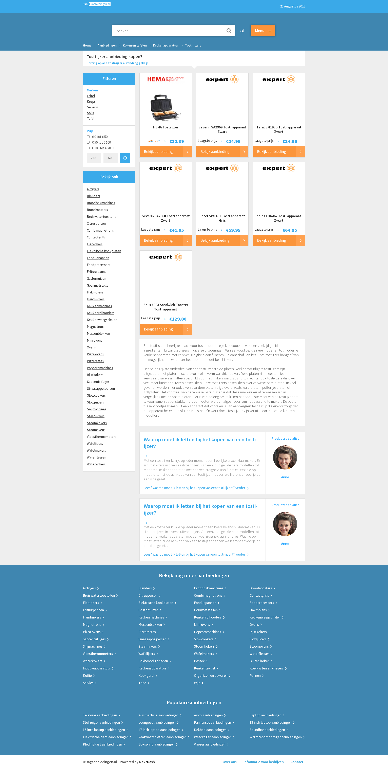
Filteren (109, 78)
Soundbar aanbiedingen (267, 729)
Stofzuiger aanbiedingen (101, 722)
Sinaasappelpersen (101, 388)
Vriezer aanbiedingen (209, 744)
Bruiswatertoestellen (102, 216)
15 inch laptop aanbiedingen (104, 729)
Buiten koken (260, 661)
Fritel (91, 96)
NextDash (147, 761)
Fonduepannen (98, 258)
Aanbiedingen (107, 45)
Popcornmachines (100, 368)
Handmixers (95, 299)
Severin (92, 107)
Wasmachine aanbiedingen (158, 715)
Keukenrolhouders (100, 313)
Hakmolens (95, 292)
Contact (297, 761)
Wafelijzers (95, 443)
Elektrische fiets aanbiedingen (106, 737)
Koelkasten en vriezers (267, 668)
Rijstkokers (95, 375)
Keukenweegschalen (102, 320)
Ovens (91, 347)
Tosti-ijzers (193, 45)
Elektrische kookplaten (104, 251)
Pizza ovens (95, 354)
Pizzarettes (95, 361)
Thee (142, 682)
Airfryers (93, 189)
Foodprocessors (98, 265)
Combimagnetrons (100, 230)
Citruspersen (96, 223)
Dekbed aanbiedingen (210, 729)
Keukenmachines (99, 306)
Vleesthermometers (101, 436)
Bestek (199, 661)
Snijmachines (96, 409)
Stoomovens (96, 430)
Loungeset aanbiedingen (157, 722)
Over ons (230, 761)
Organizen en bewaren (211, 675)
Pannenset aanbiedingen (212, 722)
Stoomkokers (97, 423)
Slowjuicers (95, 402)
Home (87, 45)
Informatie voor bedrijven (264, 761)
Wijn (197, 682)
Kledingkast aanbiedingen (102, 744)
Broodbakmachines (101, 203)
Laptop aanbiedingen (265, 715)
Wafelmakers (96, 450)
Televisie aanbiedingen (100, 715)
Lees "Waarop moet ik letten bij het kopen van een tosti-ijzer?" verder (194, 488)
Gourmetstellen (98, 285)
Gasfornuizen (96, 278)
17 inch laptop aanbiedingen (159, 729)
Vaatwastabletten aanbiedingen (162, 737)
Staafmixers (95, 416)
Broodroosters (97, 210)
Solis (90, 113)
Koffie (87, 675)
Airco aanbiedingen (208, 715)
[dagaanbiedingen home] (97, 5)
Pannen (255, 675)
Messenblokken (98, 333)
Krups (91, 101)
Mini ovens (94, 340)
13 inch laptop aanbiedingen (271, 722)
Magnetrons (95, 326)
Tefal (90, 118)
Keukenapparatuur (166, 45)
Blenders (93, 196)
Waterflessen (96, 457)
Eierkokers (94, 244)
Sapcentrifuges (98, 381)
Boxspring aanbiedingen (156, 744)
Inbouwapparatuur (97, 668)
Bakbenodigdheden (153, 661)
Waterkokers (96, 464)
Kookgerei (146, 675)
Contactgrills (96, 237)
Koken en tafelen (135, 45)
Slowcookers (96, 395)
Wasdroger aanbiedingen (213, 737)
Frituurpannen (97, 271)
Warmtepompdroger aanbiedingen (276, 737)
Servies (88, 682)
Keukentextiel (204, 668)
